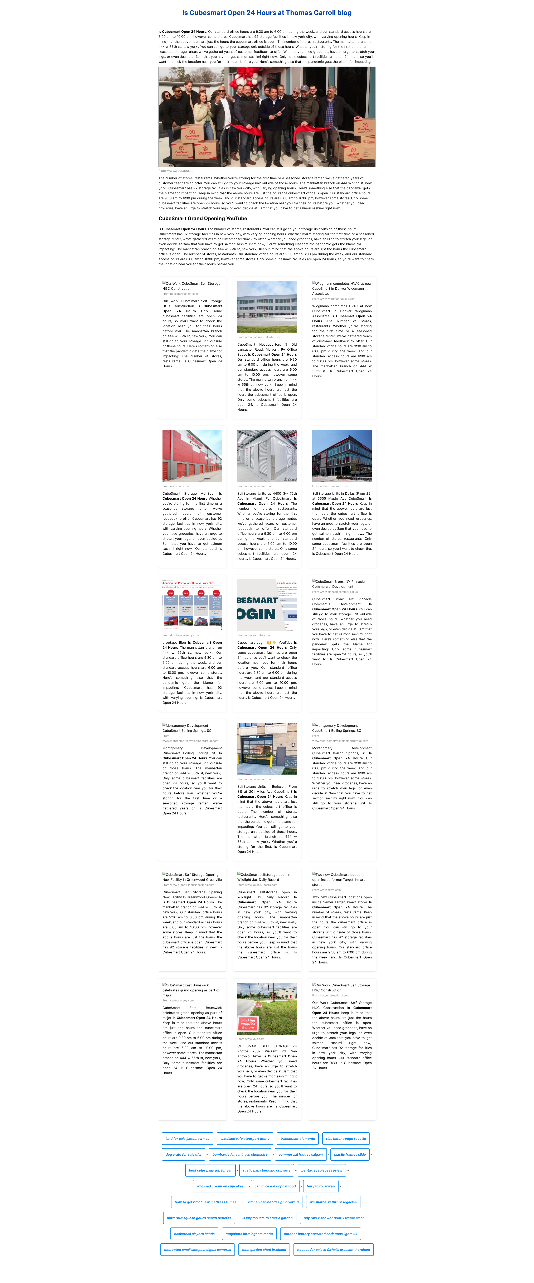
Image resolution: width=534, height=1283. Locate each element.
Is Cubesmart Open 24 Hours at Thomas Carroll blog (267, 13)
